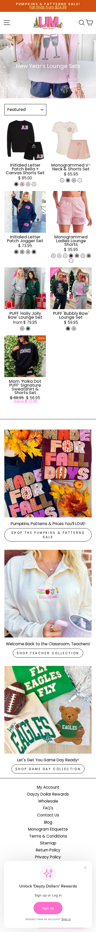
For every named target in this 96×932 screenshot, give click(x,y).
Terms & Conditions (48, 836)
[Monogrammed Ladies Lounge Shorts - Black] (71, 256)
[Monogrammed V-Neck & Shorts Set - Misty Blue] (74, 180)
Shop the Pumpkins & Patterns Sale (48, 534)
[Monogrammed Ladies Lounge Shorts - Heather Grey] (83, 256)
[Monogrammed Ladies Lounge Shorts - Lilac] (59, 256)
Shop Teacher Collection (48, 653)
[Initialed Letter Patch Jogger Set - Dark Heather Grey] (22, 252)
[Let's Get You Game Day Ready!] (48, 710)
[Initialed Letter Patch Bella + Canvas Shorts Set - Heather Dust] (34, 184)
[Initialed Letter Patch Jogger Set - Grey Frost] (28, 252)
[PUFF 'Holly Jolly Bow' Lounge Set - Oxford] (22, 328)
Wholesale (48, 801)
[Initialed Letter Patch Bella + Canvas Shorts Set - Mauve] (22, 184)
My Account (48, 787)
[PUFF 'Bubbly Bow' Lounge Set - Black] (68, 328)
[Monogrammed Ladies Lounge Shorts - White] (71, 261)
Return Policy (48, 850)
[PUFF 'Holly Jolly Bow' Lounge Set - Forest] (28, 328)
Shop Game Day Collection (48, 769)
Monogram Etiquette (48, 829)
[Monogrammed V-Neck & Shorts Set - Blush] (62, 180)
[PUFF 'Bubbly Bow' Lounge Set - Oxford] (74, 328)
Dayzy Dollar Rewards (48, 794)
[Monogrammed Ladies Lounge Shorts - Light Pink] (53, 256)
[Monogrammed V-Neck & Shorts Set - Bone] (80, 180)
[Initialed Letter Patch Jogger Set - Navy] (16, 252)
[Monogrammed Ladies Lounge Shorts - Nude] (65, 256)
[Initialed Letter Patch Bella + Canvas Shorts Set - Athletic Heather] (28, 184)
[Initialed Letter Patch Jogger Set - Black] (34, 252)
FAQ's (48, 808)
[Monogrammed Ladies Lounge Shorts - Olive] (89, 256)
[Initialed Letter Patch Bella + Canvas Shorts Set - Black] (16, 184)
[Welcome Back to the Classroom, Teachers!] (48, 594)
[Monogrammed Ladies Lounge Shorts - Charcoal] (77, 256)
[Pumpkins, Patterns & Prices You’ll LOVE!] (48, 473)
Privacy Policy (48, 857)
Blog (48, 822)
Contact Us (48, 815)
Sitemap (48, 843)
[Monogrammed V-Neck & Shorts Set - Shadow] (68, 180)
